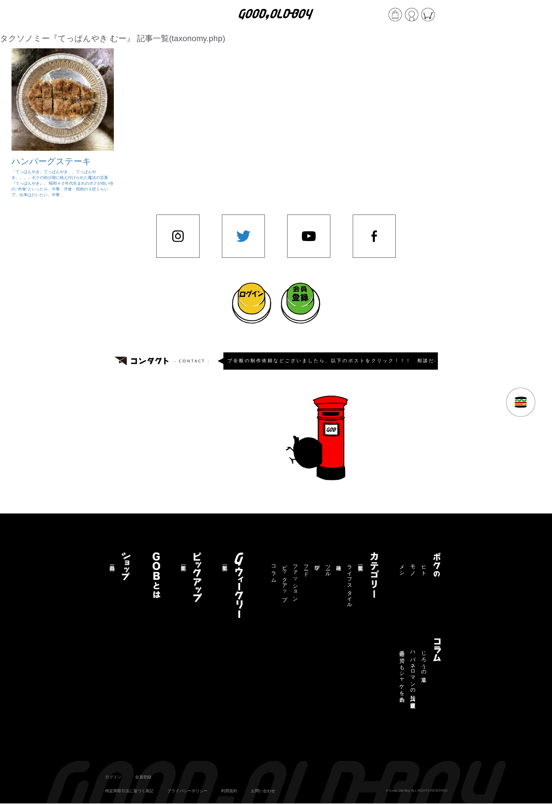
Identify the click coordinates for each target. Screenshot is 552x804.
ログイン (113, 777)
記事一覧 (360, 562)
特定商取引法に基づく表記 (129, 790)
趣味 (339, 561)
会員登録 (143, 777)
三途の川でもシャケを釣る (402, 673)
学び (317, 564)
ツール (328, 567)
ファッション (295, 580)
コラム (274, 570)
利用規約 (229, 790)
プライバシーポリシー (187, 790)
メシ (402, 567)
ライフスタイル (349, 583)
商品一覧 (112, 562)
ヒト (424, 567)
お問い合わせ (263, 790)
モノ (413, 567)
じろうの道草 (424, 660)
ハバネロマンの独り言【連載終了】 (413, 674)
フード (306, 567)
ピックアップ (285, 580)
